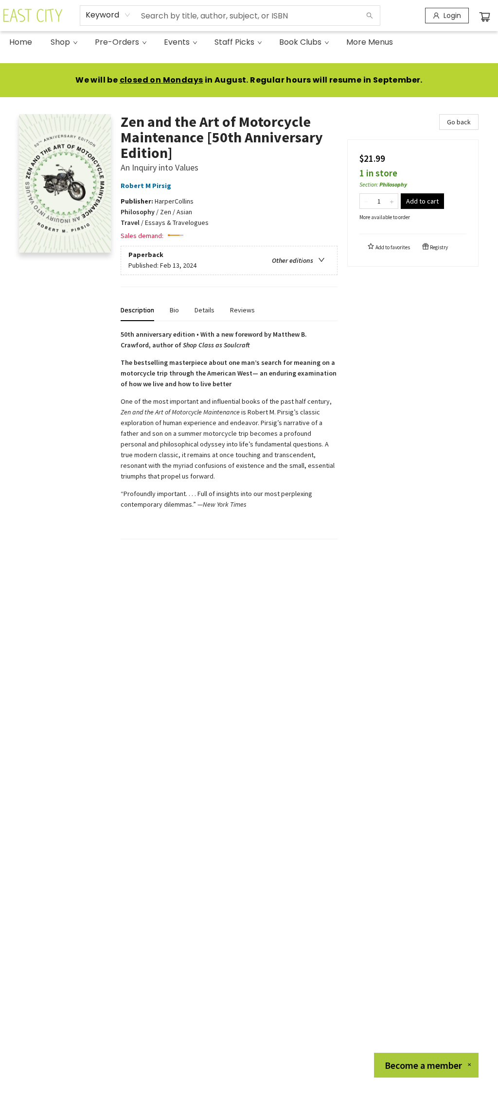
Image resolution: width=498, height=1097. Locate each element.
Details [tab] (204, 310)
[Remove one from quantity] (366, 201)
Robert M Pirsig (146, 185)
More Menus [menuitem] (369, 42)
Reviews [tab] (242, 310)
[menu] (249, 42)
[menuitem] (20, 42)
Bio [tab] (174, 310)
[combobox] (108, 15)
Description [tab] (137, 310)
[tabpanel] (229, 434)
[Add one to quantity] (392, 201)
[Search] (369, 15)
